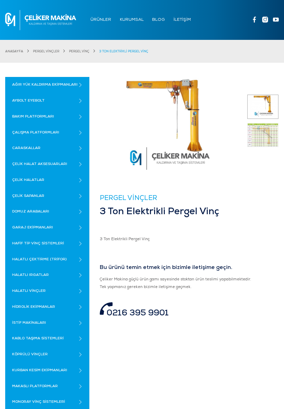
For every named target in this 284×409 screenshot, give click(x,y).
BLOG (158, 20)
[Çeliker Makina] (40, 20)
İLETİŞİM (182, 20)
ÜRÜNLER (100, 20)
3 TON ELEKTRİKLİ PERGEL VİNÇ (123, 51)
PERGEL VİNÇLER (46, 51)
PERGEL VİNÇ (79, 51)
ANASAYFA (14, 51)
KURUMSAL (132, 20)
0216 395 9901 (138, 313)
